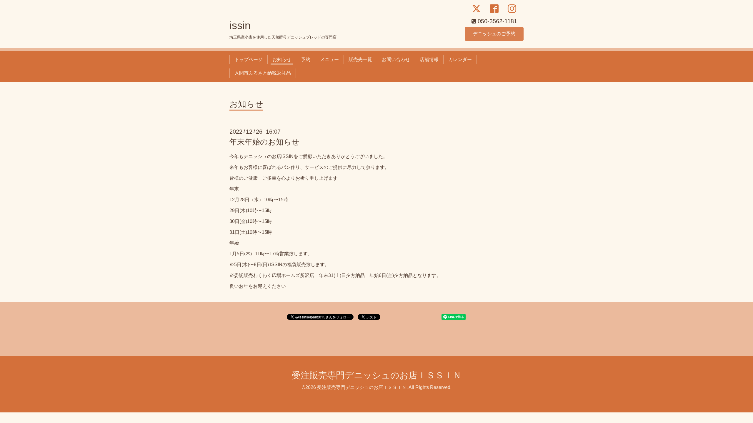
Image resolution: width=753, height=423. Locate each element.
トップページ (248, 59)
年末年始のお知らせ (264, 141)
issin (240, 25)
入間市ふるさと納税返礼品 (262, 72)
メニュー (329, 59)
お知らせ (281, 59)
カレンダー (460, 59)
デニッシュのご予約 (494, 33)
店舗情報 (429, 59)
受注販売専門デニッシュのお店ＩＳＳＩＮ (377, 375)
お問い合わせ (396, 59)
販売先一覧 (360, 59)
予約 (305, 59)
